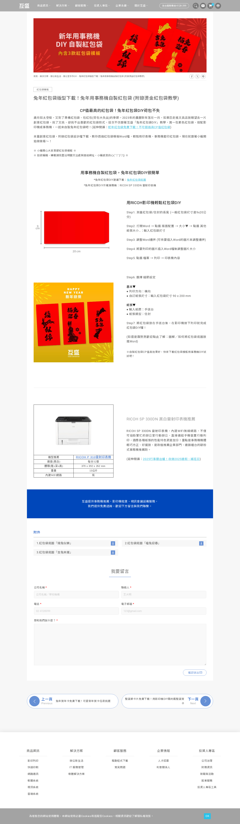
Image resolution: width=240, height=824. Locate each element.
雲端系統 (33, 793)
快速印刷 (33, 767)
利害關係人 (163, 767)
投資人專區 (101, 5)
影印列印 (33, 760)
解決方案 (61, 5)
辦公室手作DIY (70, 76)
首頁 (35, 76)
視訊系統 (33, 787)
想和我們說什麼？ (46, 620)
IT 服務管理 (76, 767)
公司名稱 (40, 587)
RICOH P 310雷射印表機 (93, 457)
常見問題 (120, 767)
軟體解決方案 (76, 774)
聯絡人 (126, 587)
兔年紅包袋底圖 (136, 179)
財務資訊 (206, 767)
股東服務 (206, 780)
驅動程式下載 (120, 760)
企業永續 (121, 5)
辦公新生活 (56, 76)
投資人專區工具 (206, 787)
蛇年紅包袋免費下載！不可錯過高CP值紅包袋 (139, 127)
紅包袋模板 (43, 89)
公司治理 (206, 760)
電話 (37, 604)
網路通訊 (33, 774)
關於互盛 (140, 5)
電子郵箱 (127, 604)
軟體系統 (33, 780)
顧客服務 (80, 5)
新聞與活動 (207, 774)
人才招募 (163, 760)
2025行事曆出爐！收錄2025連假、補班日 (171, 459)
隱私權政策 (144, 816)
